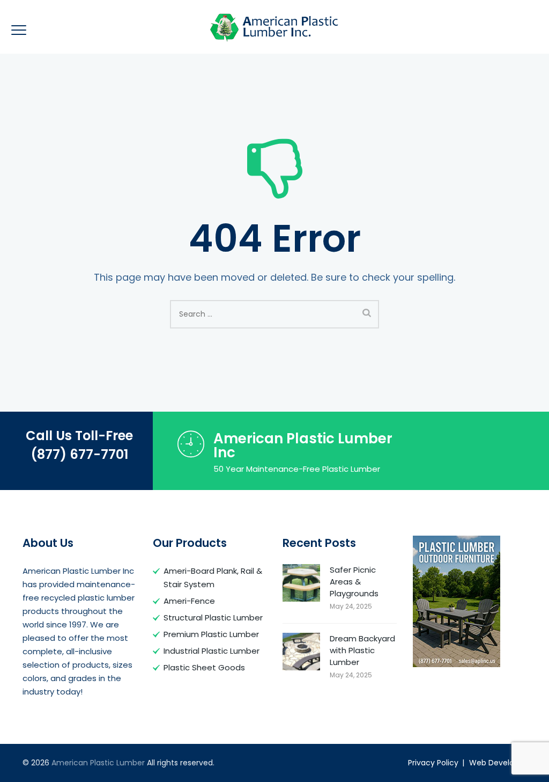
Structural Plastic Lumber (213, 617)
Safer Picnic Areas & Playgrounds (354, 581)
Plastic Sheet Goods (204, 667)
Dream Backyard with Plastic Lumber (362, 650)
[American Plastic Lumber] (274, 27)
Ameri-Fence (189, 600)
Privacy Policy (433, 762)
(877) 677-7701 (79, 454)
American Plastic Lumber (98, 762)
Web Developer (497, 762)
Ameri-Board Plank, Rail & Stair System (213, 577)
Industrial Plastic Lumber (211, 650)
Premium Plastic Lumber (211, 634)
